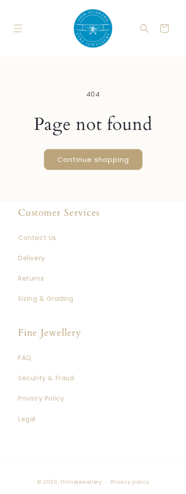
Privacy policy (130, 481)
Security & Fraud (46, 378)
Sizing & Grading (46, 298)
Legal (27, 419)
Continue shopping (93, 159)
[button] (18, 28)
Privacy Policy (41, 398)
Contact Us (37, 237)
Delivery (31, 258)
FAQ (25, 357)
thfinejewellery (81, 481)
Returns (31, 278)
